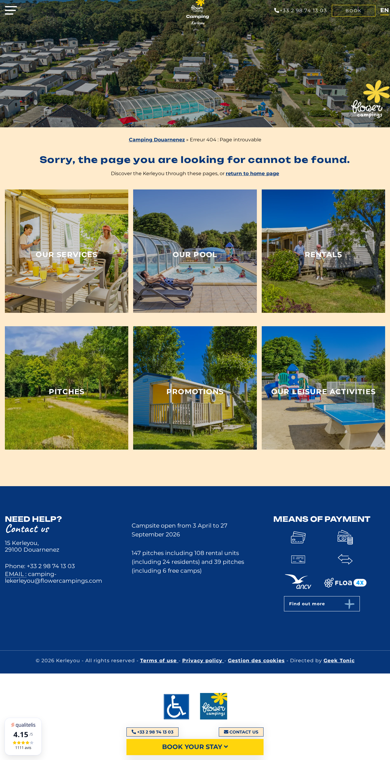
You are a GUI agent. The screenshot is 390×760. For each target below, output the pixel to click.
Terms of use (159, 660)
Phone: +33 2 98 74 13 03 (40, 566)
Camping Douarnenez (157, 140)
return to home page (252, 173)
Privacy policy (203, 660)
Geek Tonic (339, 660)
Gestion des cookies (256, 660)
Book (354, 10)
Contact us (243, 732)
